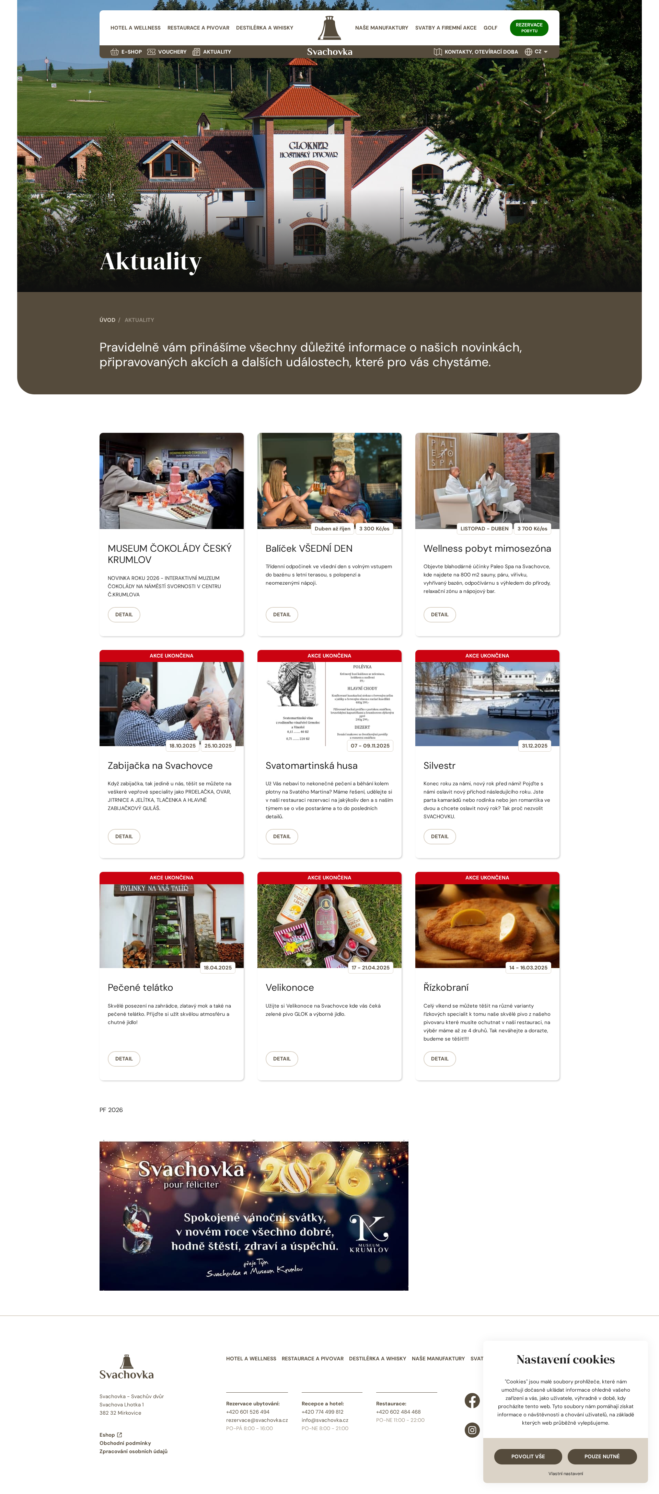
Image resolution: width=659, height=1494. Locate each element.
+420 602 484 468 (398, 1411)
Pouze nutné (602, 1456)
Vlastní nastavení (565, 1473)
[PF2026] (254, 1215)
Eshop (107, 1434)
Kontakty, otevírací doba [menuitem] (481, 51)
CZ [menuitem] (538, 51)
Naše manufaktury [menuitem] (381, 27)
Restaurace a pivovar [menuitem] (198, 27)
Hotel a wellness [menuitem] (136, 27)
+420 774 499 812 (323, 1411)
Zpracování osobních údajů (133, 1451)
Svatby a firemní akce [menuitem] (446, 27)
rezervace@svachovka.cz (257, 1420)
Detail (124, 614)
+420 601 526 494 (247, 1411)
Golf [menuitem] (490, 27)
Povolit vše (528, 1456)
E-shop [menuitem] (132, 51)
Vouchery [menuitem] (172, 51)
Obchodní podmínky (125, 1443)
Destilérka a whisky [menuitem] (264, 27)
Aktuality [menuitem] (217, 51)
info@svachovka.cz (325, 1420)
